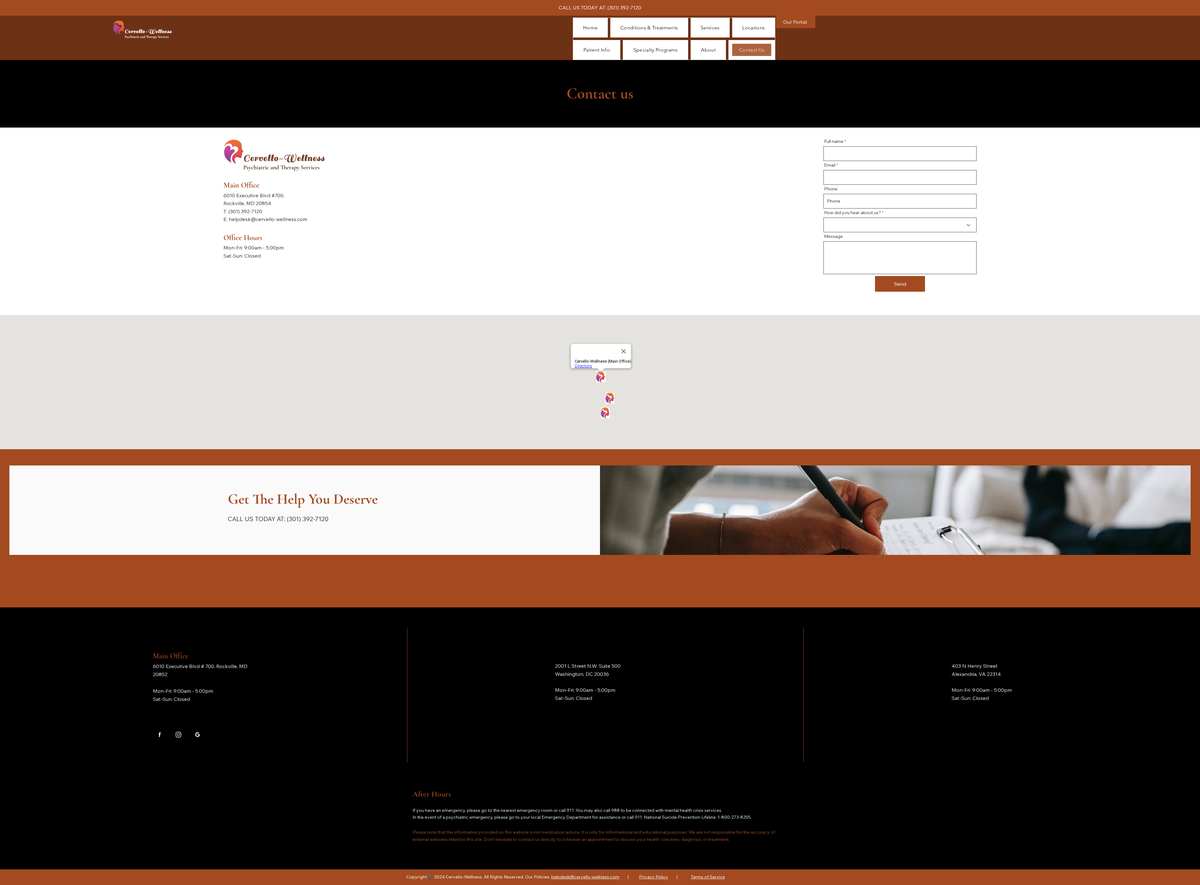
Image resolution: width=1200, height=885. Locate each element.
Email (829, 165)
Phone (831, 189)
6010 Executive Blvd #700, (254, 195)
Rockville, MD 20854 (247, 203)
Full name (833, 141)
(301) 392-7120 (624, 7)
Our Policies (537, 877)
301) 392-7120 (246, 211)
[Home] (159, 734)
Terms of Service (708, 877)
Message (833, 236)
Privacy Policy (653, 877)
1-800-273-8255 (734, 817)
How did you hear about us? (852, 212)
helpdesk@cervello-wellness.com (268, 219)
